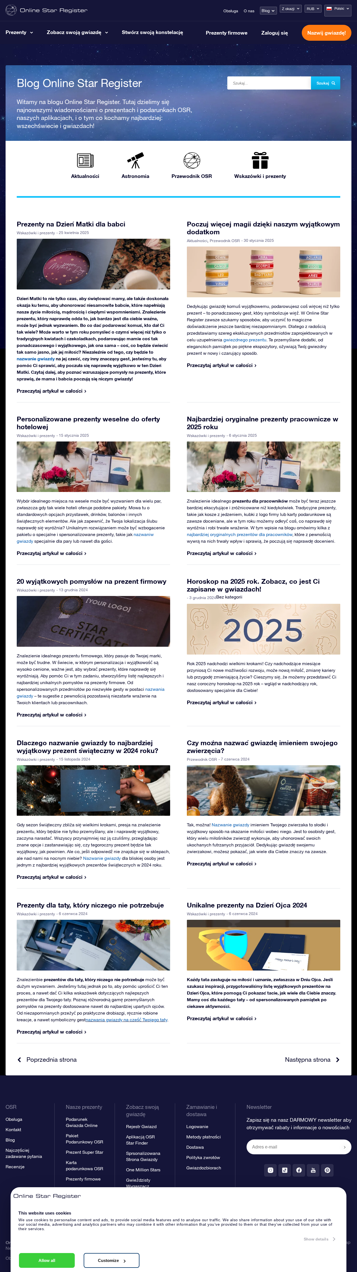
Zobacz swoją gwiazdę (74, 32)
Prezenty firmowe (226, 33)
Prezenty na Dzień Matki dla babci (71, 224)
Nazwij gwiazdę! (326, 33)
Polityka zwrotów (203, 1157)
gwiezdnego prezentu (244, 339)
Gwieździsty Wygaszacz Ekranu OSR (138, 1186)
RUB (310, 9)
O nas (249, 11)
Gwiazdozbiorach (203, 1167)
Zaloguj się (274, 33)
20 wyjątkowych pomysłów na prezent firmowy (91, 581)
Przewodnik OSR (225, 240)
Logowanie (197, 1126)
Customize (108, 1260)
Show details (316, 1239)
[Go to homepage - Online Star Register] (46, 10)
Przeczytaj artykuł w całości (50, 391)
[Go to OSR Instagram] (270, 1170)
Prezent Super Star (84, 1152)
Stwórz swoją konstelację (152, 32)
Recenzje (15, 1166)
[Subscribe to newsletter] (345, 1147)
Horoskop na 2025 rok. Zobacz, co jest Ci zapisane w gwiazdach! (253, 585)
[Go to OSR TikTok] (284, 1170)
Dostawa (195, 1147)
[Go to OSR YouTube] (313, 1170)
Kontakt (13, 1129)
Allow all (46, 1260)
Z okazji (288, 9)
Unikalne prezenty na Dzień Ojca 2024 (247, 905)
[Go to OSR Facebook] (299, 1170)
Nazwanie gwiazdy (102, 858)
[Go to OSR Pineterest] (327, 1170)
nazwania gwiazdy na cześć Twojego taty (126, 1019)
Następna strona (308, 1059)
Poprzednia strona (51, 1059)
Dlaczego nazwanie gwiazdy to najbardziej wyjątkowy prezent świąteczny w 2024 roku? (87, 746)
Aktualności (197, 240)
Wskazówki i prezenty (36, 233)
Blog (266, 10)
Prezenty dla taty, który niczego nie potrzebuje (90, 905)
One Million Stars (143, 1169)
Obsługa (230, 11)
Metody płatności (203, 1136)
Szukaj (323, 83)
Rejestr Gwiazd (141, 1126)
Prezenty (16, 32)
